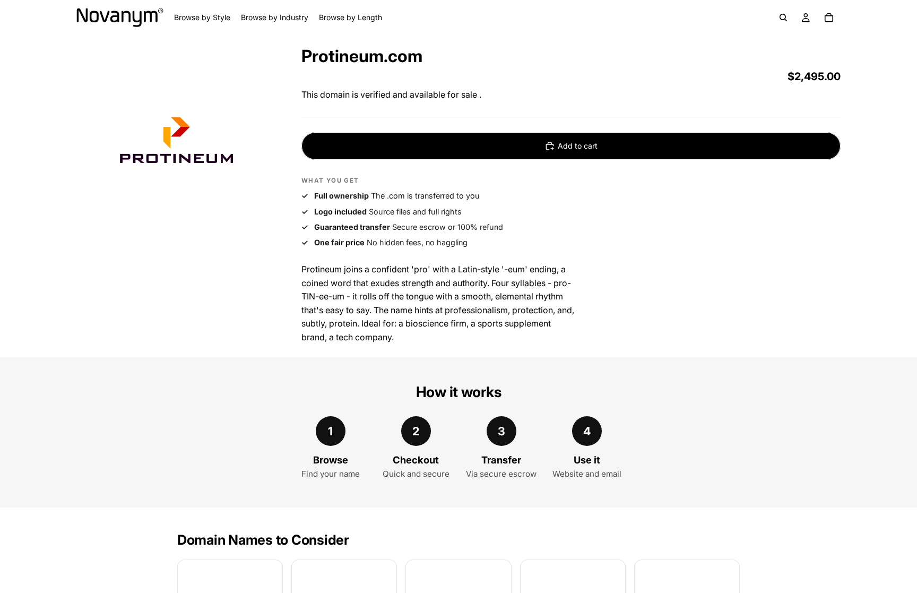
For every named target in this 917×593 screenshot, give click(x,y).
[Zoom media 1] (176, 143)
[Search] (783, 17)
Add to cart (578, 145)
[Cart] (829, 17)
